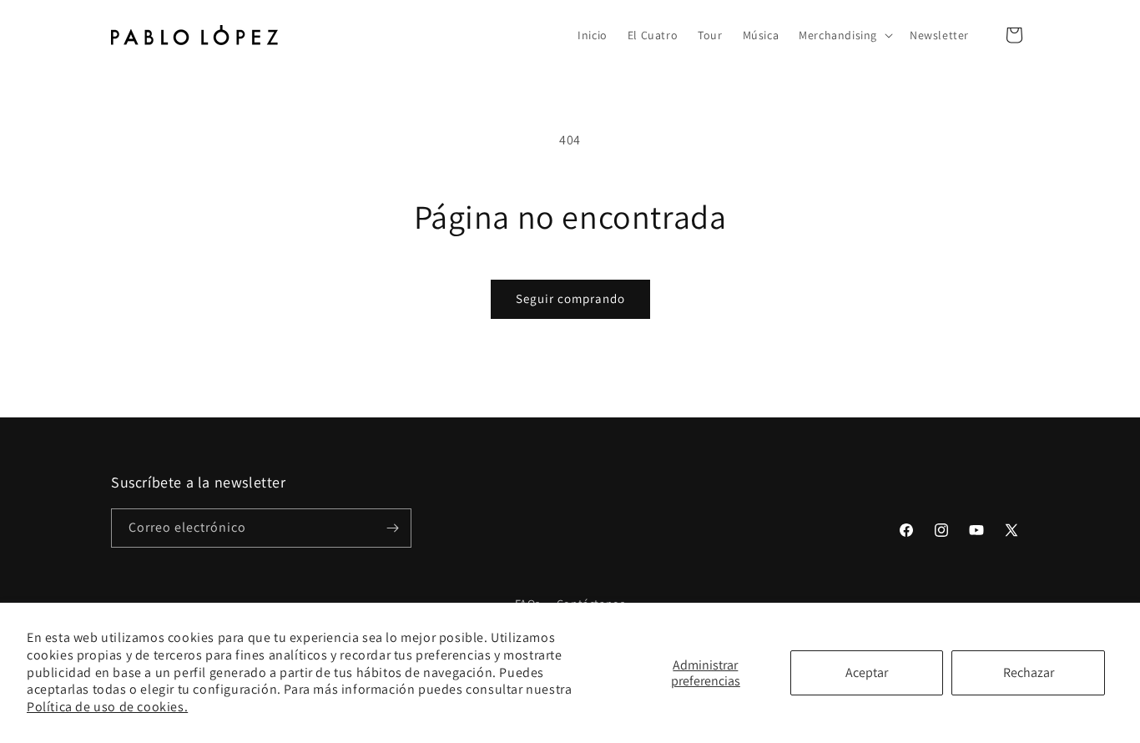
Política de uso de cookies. (107, 706)
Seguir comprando (570, 298)
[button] (844, 35)
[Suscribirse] (392, 528)
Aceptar (866, 672)
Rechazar (1028, 672)
